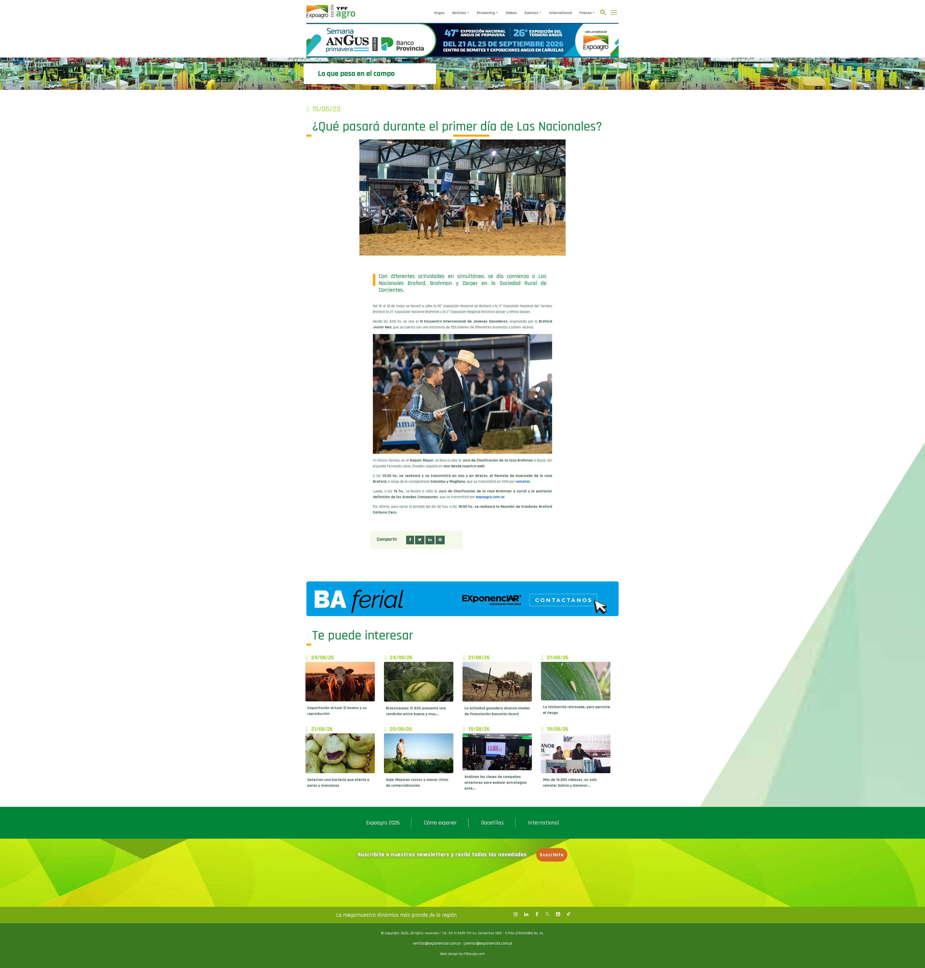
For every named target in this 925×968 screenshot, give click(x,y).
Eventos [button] (531, 12)
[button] (410, 540)
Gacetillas (492, 822)
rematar (522, 481)
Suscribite (552, 855)
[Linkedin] (526, 914)
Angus (439, 12)
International (560, 12)
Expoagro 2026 (383, 822)
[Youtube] (558, 914)
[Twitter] (547, 914)
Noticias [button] (459, 12)
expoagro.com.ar (490, 497)
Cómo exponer (440, 822)
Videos (511, 12)
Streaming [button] (486, 12)
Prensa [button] (586, 12)
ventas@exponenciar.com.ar (437, 943)
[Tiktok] (568, 914)
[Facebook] (515, 914)
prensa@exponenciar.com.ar (488, 943)
